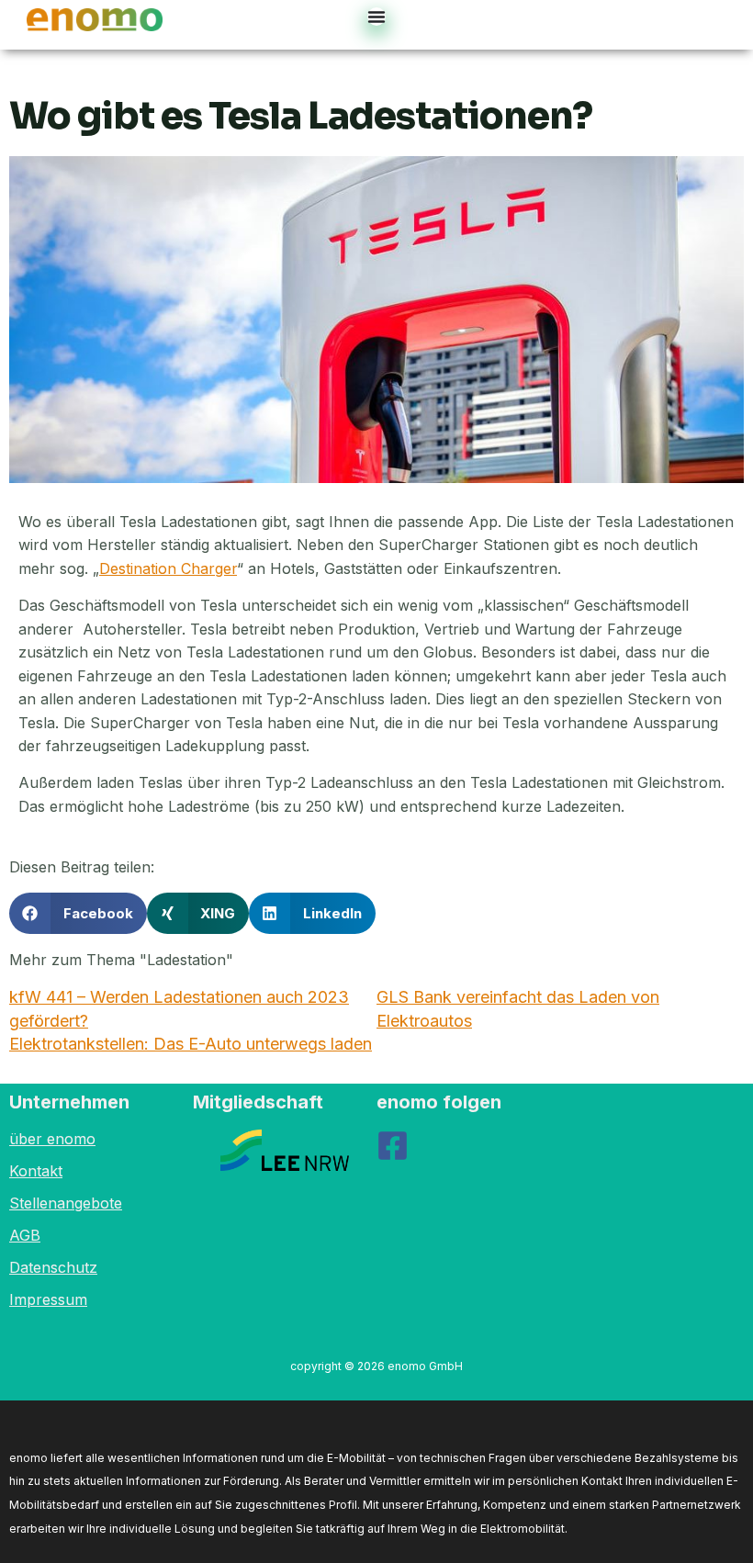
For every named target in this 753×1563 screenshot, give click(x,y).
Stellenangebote (65, 1203)
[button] (78, 913)
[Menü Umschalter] (376, 16)
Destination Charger (168, 568)
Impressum (48, 1299)
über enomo (52, 1139)
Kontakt (35, 1171)
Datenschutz (53, 1267)
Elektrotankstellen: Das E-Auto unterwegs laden (190, 1043)
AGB (24, 1235)
